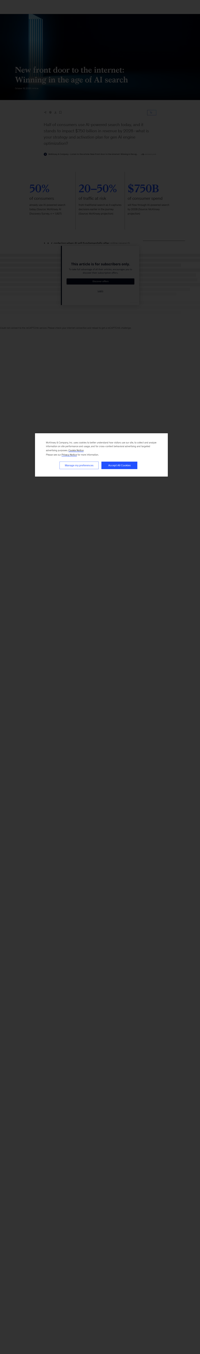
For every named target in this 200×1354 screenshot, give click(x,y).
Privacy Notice (69, 454)
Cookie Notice (76, 450)
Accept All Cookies (119, 465)
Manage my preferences (79, 465)
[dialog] (101, 455)
